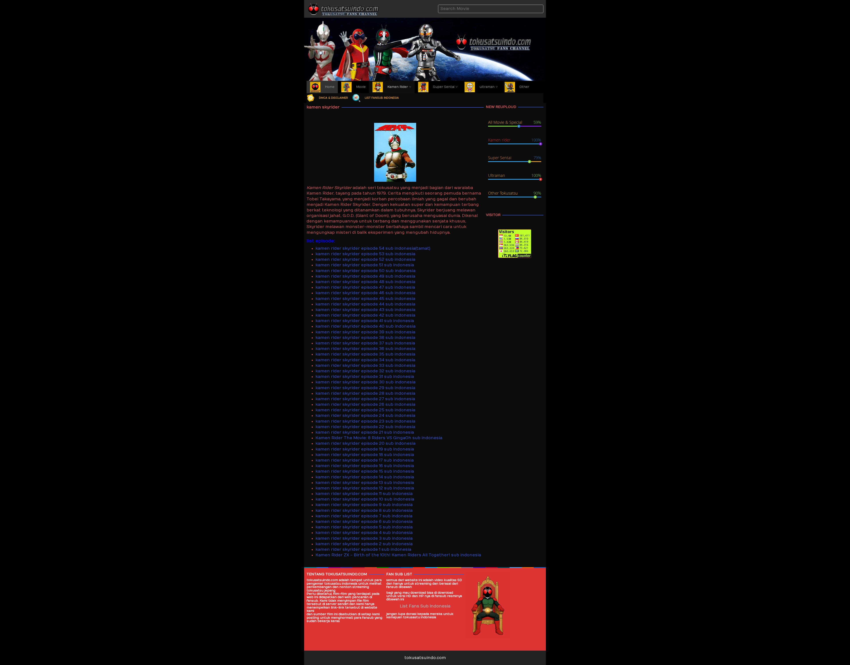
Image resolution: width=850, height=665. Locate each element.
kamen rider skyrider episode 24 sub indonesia (365, 415)
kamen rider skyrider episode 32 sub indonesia (365, 371)
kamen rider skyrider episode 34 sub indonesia (365, 360)
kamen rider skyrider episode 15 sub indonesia (364, 471)
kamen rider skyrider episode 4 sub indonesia (364, 532)
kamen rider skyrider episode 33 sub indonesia (365, 365)
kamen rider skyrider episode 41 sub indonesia (364, 321)
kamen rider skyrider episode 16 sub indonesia (364, 466)
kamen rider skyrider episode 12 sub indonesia (364, 488)
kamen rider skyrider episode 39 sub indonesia (365, 332)
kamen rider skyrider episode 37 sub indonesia (365, 343)
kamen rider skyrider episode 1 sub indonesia (363, 549)
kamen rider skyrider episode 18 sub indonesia (364, 454)
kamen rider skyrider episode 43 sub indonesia (365, 309)
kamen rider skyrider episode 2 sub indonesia (364, 544)
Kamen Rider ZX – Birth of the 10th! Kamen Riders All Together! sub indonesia (398, 555)
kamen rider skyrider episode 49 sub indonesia (365, 276)
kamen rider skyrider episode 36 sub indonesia (365, 348)
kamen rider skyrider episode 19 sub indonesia (364, 449)
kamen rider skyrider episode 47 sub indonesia (365, 287)
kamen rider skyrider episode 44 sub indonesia (365, 304)
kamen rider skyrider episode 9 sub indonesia (364, 505)
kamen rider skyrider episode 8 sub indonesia (364, 510)
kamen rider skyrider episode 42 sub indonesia (365, 315)
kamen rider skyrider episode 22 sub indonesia (365, 427)
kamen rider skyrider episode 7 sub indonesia (363, 516)
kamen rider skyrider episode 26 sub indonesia (365, 404)
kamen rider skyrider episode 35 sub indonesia (365, 354)
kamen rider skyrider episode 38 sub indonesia (365, 337)
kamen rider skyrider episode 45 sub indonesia (365, 298)
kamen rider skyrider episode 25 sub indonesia (365, 410)
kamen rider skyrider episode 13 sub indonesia (364, 482)
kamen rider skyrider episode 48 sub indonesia (365, 282)
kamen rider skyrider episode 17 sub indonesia (364, 460)
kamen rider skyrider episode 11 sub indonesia (364, 493)
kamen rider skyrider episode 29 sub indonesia (365, 388)
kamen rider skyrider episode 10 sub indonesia (364, 499)
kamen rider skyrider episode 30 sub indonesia (365, 382)
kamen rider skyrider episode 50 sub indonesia (365, 271)
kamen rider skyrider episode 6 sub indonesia (364, 521)
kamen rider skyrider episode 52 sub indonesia (365, 259)
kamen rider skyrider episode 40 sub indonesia (365, 326)
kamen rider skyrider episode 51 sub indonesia (364, 265)
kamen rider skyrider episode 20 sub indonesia (365, 443)
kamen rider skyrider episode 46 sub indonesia (365, 293)
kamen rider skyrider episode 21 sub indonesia (364, 432)
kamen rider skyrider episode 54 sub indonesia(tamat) (372, 248)
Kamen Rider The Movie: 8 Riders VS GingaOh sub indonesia (378, 438)
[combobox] (490, 9)
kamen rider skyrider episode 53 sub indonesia (365, 254)
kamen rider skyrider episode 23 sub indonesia (365, 421)
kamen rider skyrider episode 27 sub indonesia (365, 399)
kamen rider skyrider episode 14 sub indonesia (364, 477)
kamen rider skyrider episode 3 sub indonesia (364, 538)
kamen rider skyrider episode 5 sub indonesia (364, 527)
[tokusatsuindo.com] (343, 8)
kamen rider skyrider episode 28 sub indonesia (365, 393)
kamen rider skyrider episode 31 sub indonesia (364, 376)
